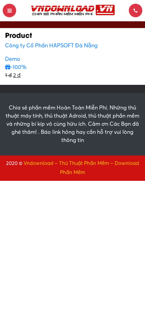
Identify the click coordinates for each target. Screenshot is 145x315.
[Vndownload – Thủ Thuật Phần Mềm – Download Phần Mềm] (72, 10)
